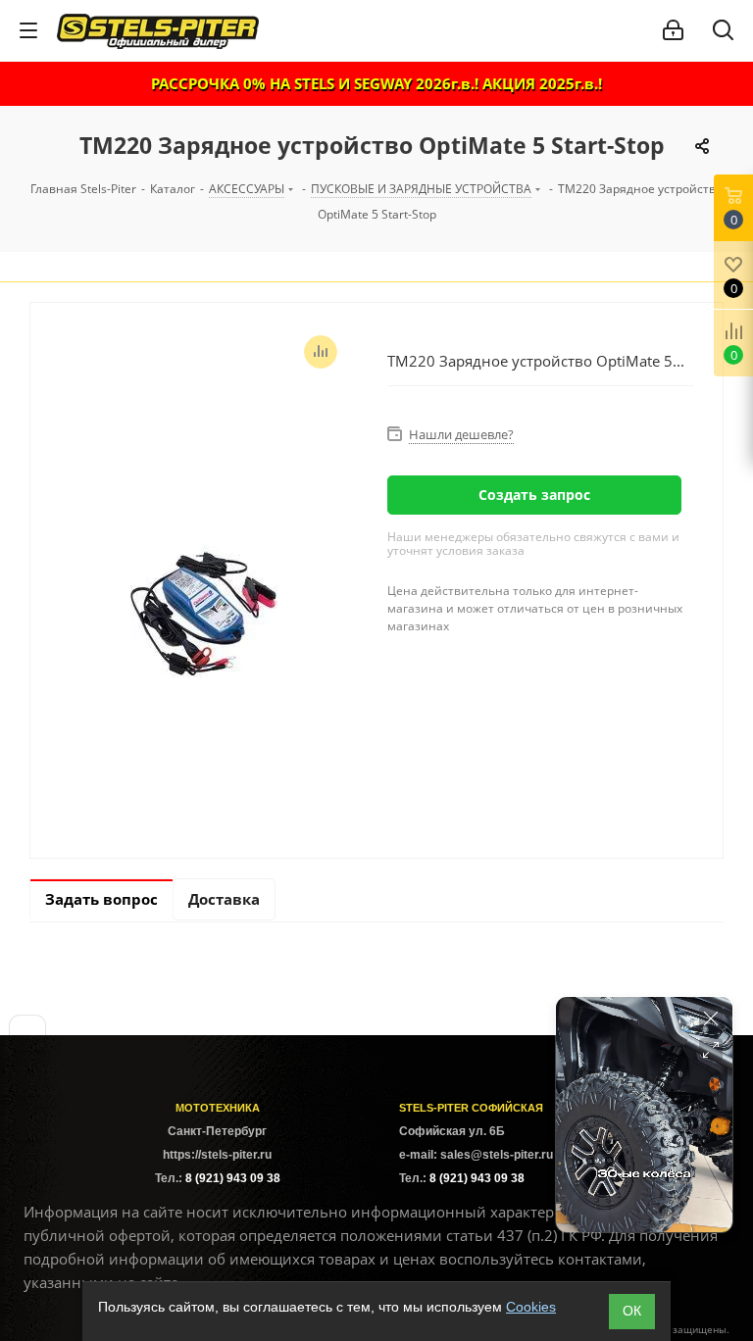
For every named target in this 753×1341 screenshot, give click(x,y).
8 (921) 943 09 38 (232, 1178)
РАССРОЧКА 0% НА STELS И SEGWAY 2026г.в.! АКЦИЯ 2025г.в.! (376, 83)
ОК (632, 1310)
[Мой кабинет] (673, 30)
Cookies (531, 1307)
